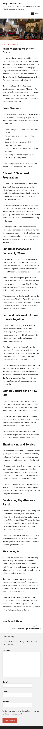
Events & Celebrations (10, 44)
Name (5, 682)
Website (6, 701)
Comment (7, 650)
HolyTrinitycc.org (12, 3)
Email (5, 691)
